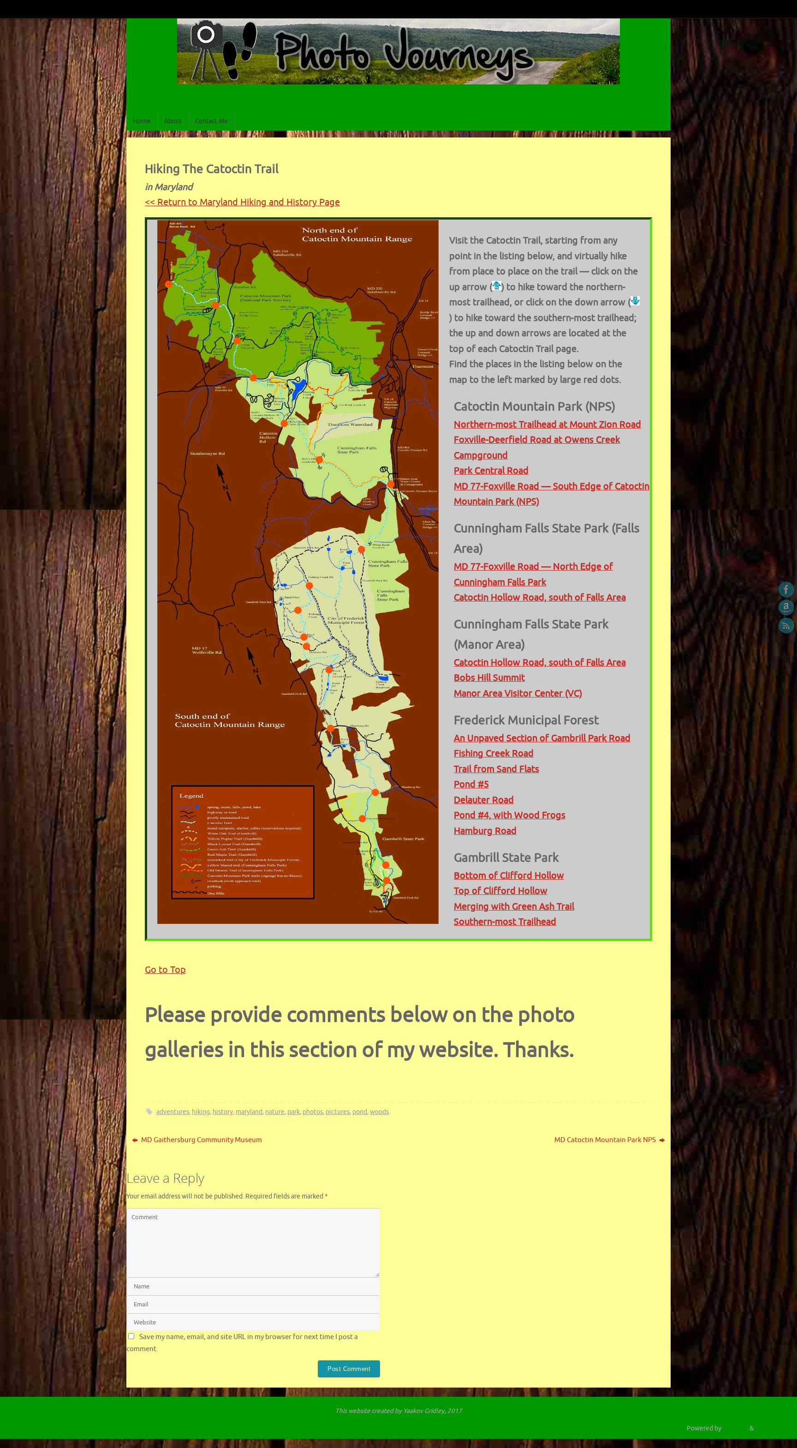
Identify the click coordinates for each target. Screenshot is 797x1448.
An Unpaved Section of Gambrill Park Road (542, 738)
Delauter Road (484, 800)
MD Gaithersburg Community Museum (201, 1140)
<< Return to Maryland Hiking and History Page (242, 202)
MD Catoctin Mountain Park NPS (605, 1140)
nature (275, 1112)
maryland (249, 1112)
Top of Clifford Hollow (500, 891)
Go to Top (165, 970)
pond (359, 1112)
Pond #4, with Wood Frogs (509, 815)
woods (379, 1112)
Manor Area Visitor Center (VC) (518, 693)
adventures (172, 1112)
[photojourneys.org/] (786, 589)
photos (313, 1112)
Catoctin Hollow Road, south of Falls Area (540, 597)
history (223, 1112)
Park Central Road (491, 471)
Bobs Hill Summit (489, 678)
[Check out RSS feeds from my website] (786, 625)
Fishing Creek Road (494, 753)
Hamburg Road (485, 831)
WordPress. (771, 1428)
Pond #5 (471, 784)
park (293, 1112)
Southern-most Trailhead (505, 922)
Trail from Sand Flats (496, 769)
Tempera (735, 1428)
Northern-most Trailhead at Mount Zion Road (547, 424)
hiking (201, 1112)
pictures (338, 1112)
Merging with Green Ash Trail (514, 906)
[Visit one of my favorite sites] (786, 607)
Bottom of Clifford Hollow (509, 876)
